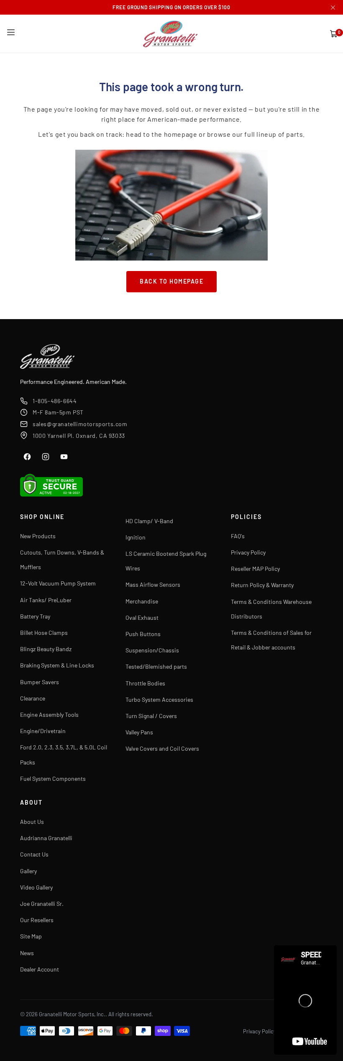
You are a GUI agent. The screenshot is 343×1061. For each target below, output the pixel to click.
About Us (32, 821)
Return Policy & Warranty (262, 584)
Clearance (32, 698)
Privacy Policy (248, 552)
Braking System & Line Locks (57, 665)
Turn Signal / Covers (151, 715)
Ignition (135, 537)
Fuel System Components (53, 778)
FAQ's (238, 535)
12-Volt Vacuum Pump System (58, 583)
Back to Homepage (171, 281)
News (27, 952)
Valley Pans (139, 732)
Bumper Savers (39, 681)
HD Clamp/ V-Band (149, 520)
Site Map (31, 936)
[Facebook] (27, 457)
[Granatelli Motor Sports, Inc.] (170, 33)
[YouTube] (64, 457)
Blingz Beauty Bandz (46, 648)
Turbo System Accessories (159, 699)
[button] (11, 33)
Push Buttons (143, 633)
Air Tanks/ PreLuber (46, 599)
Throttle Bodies (145, 683)
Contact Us (34, 854)
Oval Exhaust (142, 617)
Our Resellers (37, 919)
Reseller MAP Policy (255, 568)
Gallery (28, 870)
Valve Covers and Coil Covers (162, 748)
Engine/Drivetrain (43, 730)
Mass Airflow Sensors (152, 584)
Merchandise (141, 601)
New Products (38, 535)
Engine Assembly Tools (49, 714)
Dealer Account (39, 969)
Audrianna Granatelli (46, 837)
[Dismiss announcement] (333, 7)
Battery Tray (35, 616)
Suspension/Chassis (152, 650)
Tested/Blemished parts (156, 666)
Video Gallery (36, 887)
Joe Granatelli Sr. (42, 903)
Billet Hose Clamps (44, 632)
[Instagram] (45, 457)
